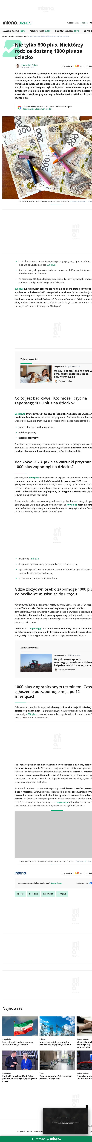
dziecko (20, 893)
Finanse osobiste (21, 36)
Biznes (11, 36)
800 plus (51, 264)
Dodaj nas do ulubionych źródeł (47, 109)
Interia (4, 36)
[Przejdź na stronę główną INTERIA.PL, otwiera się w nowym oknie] (10, 23)
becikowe (33, 893)
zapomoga (48, 893)
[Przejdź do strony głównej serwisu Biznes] (25, 23)
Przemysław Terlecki (29, 65)
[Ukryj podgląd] (87, 1106)
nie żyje (35, 558)
